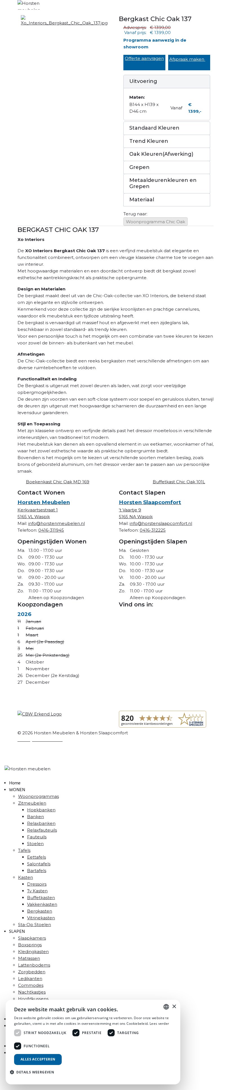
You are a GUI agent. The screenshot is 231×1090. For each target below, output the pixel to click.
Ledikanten (30, 978)
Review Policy (32, 750)
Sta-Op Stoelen (34, 924)
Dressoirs (36, 884)
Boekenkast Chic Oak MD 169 (57, 481)
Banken (35, 816)
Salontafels (38, 863)
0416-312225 (153, 530)
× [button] (174, 1007)
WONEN (17, 789)
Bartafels (36, 870)
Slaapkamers (32, 938)
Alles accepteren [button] (38, 1059)
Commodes (30, 985)
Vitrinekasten (41, 917)
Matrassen (29, 958)
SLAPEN (17, 931)
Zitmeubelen (32, 803)
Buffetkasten (41, 897)
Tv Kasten (37, 890)
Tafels (24, 850)
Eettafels (36, 857)
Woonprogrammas (38, 796)
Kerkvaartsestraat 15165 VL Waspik (43, 509)
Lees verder (159, 1023)
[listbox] (166, 1007)
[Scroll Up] (1, 1086)
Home (15, 783)
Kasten (25, 877)
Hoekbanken (41, 810)
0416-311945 (51, 530)
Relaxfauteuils (42, 830)
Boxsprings (30, 944)
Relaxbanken (41, 823)
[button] (166, 81)
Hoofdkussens (33, 998)
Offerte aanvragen (144, 58)
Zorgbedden (31, 971)
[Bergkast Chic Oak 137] (64, 20)
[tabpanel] (115, 350)
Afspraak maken (187, 59)
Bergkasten (39, 911)
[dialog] (93, 1042)
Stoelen (35, 843)
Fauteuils (36, 836)
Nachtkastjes (32, 992)
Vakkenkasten (42, 904)
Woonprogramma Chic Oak (155, 221)
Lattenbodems (34, 965)
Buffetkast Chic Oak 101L (179, 481)
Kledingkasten (33, 951)
